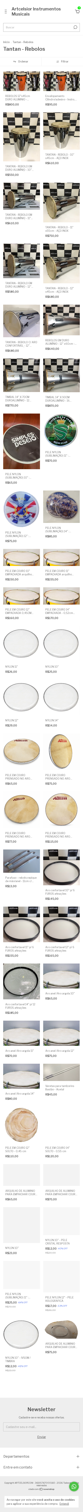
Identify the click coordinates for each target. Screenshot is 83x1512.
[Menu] (6, 12)
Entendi (64, 1503)
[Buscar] (75, 27)
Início (6, 42)
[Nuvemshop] (41, 1489)
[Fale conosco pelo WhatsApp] (74, 1486)
